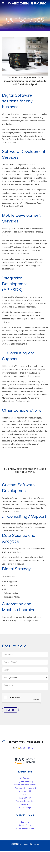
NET (25, 794)
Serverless (25, 804)
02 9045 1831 (26, 748)
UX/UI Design (25, 807)
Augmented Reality (25, 781)
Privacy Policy (25, 825)
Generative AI (25, 791)
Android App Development (25, 784)
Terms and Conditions (25, 828)
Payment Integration (25, 801)
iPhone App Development (25, 788)
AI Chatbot (25, 778)
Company (25, 822)
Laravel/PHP (25, 798)
